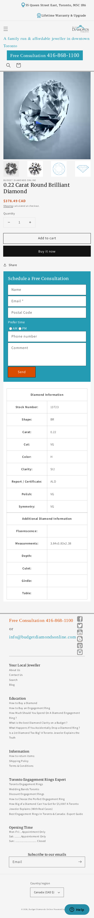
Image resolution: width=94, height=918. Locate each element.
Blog (12, 684)
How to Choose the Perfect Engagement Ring (37, 799)
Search (13, 680)
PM (24, 328)
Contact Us (16, 674)
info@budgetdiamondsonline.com (42, 636)
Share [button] (13, 265)
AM (15, 328)
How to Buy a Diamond (23, 703)
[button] (6, 29)
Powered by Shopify (63, 909)
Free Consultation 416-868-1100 (41, 620)
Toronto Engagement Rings (26, 784)
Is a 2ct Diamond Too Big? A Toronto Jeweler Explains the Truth (44, 735)
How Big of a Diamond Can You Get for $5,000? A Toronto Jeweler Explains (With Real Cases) (43, 806)
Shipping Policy (19, 761)
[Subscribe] (80, 862)
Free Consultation (44, 55)
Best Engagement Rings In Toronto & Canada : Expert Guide (46, 814)
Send (22, 372)
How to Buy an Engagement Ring (29, 708)
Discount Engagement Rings (26, 794)
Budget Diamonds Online (41, 909)
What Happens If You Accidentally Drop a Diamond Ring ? (44, 727)
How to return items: (22, 756)
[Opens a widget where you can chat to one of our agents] (76, 910)
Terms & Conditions (21, 765)
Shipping (8, 205)
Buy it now (47, 251)
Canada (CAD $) (44, 892)
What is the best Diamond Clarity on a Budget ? (38, 722)
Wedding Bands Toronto (24, 789)
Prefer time (16, 322)
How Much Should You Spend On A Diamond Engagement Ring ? (44, 715)
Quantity (9, 213)
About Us (14, 670)
